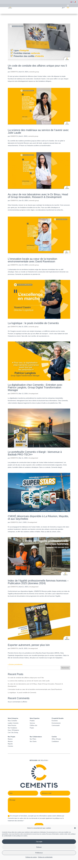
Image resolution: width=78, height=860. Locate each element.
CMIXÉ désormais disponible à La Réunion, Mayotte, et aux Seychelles (38, 517)
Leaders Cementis (13, 723)
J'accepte (39, 841)
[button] (75, 828)
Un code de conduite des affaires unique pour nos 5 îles (37, 67)
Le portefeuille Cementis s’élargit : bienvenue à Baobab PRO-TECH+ (35, 453)
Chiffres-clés (33, 725)
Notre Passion (12, 725)
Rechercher (65, 668)
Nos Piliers (33, 739)
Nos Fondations (12, 728)
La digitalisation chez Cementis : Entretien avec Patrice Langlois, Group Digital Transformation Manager (35, 387)
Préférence (39, 853)
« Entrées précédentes (15, 664)
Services (32, 723)
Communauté (56, 725)
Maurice (10, 739)
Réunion (10, 741)
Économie (55, 720)
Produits (32, 720)
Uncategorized (33, 393)
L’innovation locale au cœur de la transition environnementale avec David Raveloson (32, 260)
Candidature (55, 741)
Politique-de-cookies (31, 857)
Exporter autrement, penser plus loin (29, 644)
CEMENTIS (14, 72)
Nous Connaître (12, 720)
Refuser (39, 847)
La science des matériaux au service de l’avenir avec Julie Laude (38, 131)
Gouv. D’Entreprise (13, 730)
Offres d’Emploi (56, 739)
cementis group (34, 72)
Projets (32, 728)
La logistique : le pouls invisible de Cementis (33, 323)
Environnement (56, 723)
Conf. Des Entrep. (13, 732)
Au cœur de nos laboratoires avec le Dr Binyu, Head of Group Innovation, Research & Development (38, 196)
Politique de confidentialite (45, 857)
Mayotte (10, 744)
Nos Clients (33, 741)
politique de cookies (21, 836)
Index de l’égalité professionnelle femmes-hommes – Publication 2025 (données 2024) (38, 582)
